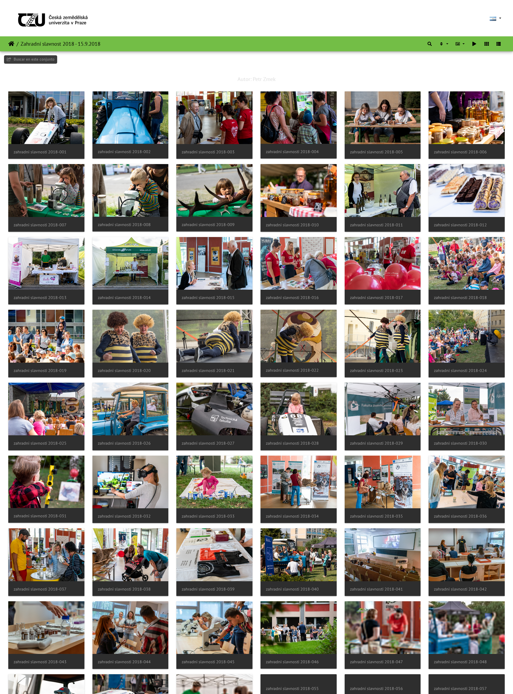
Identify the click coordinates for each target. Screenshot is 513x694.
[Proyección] (474, 43)
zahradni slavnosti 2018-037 (40, 589)
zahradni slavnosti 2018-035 (376, 516)
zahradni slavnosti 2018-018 (460, 297)
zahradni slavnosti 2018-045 (208, 661)
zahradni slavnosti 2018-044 (124, 661)
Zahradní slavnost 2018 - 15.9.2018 (60, 43)
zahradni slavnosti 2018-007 (40, 224)
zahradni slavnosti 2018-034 (292, 516)
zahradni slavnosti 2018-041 (376, 589)
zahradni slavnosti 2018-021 (208, 370)
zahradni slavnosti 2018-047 (376, 661)
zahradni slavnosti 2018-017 (376, 297)
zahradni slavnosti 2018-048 (460, 661)
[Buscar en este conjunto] (429, 43)
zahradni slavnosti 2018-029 (376, 443)
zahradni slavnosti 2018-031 (40, 515)
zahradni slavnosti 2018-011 (376, 224)
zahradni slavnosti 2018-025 (40, 443)
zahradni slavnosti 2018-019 (40, 370)
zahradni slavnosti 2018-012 (460, 224)
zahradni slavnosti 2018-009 (208, 224)
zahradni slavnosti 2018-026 (124, 443)
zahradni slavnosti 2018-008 (124, 224)
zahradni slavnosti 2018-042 (460, 589)
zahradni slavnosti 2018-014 (124, 297)
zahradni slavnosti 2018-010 (292, 224)
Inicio (11, 44)
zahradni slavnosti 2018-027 (208, 443)
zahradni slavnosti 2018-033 (208, 516)
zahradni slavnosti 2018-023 (376, 370)
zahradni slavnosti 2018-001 (40, 151)
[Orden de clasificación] (443, 43)
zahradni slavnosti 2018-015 (208, 297)
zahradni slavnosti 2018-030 (460, 443)
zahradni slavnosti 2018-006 (460, 151)
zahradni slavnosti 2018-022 (292, 370)
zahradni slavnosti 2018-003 (208, 151)
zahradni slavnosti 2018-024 (460, 370)
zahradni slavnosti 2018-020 (124, 370)
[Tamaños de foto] (460, 43)
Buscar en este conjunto (34, 59)
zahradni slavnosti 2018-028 (292, 443)
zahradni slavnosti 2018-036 (460, 516)
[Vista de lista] (498, 43)
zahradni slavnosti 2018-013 (40, 297)
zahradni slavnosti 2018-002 (124, 151)
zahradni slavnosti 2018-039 (208, 589)
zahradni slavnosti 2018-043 (40, 661)
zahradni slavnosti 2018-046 (292, 661)
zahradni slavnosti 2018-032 (124, 516)
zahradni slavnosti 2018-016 (292, 297)
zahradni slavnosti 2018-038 (124, 589)
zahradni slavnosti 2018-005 (376, 151)
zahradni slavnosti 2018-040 (292, 589)
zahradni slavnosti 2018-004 (292, 151)
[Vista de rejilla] (486, 43)
